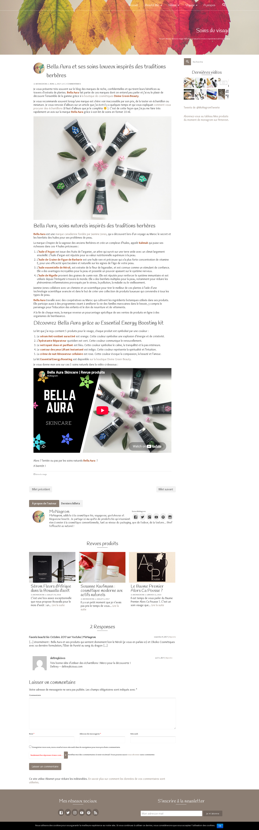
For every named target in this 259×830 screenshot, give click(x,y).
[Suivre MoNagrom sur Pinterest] (163, 516)
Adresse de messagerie (90, 734)
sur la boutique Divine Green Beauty (110, 359)
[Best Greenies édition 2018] (224, 83)
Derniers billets (70, 503)
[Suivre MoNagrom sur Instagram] (170, 516)
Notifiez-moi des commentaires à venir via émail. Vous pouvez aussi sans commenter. (92, 754)
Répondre (172, 637)
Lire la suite (58, 605)
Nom (31, 734)
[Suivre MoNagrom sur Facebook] (135, 516)
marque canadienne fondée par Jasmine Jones (81, 234)
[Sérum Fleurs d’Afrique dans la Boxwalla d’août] (52, 567)
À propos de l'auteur (44, 503)
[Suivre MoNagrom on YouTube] (156, 516)
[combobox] (48, 755)
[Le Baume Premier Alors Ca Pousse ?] (152, 567)
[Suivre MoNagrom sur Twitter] (142, 516)
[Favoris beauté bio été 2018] (224, 94)
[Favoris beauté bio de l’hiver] (189, 94)
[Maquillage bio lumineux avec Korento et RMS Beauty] (189, 83)
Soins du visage (41, 474)
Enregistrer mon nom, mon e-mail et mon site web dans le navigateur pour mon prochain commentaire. (76, 747)
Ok (220, 826)
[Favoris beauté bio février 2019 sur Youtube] (212, 83)
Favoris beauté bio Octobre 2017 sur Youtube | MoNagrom (62, 637)
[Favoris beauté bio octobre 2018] (201, 94)
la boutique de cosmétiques (97, 96)
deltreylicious (57, 658)
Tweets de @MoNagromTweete (202, 107)
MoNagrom (41, 84)
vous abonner (133, 754)
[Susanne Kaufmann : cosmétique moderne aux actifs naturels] (102, 567)
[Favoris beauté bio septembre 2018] (212, 94)
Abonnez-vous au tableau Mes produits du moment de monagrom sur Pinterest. (206, 118)
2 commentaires (73, 84)
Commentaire (35, 695)
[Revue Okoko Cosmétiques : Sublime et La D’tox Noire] (201, 83)
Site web (134, 734)
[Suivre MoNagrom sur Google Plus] (149, 516)
